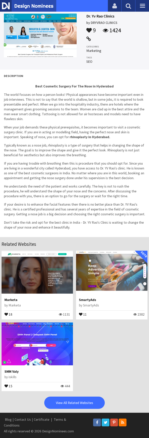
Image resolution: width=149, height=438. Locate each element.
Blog (8, 419)
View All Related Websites (74, 402)
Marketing (93, 50)
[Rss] (122, 422)
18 (10, 314)
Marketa (10, 300)
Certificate (41, 419)
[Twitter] (105, 422)
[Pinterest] (114, 422)
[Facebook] (97, 422)
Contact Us (23, 419)
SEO (89, 61)
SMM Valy (11, 371)
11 (84, 314)
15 (10, 386)
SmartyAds (87, 300)
